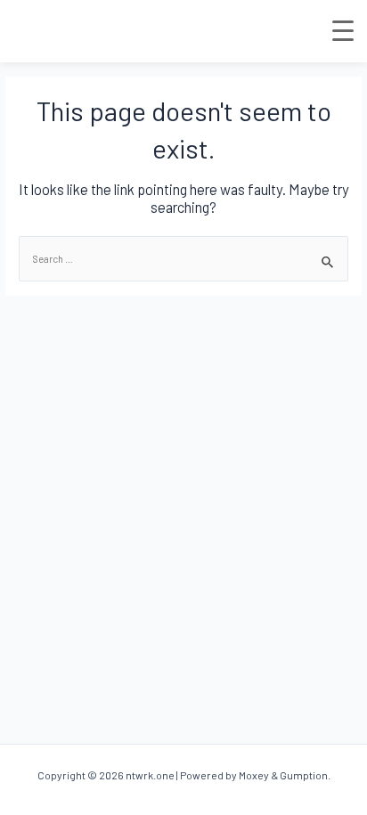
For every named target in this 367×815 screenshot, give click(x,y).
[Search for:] (183, 259)
